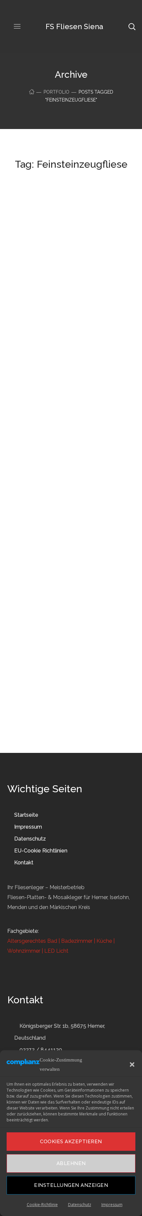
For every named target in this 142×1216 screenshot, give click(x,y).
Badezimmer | (77, 941)
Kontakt (23, 862)
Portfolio (56, 92)
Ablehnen (71, 1163)
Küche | (105, 941)
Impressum (112, 1204)
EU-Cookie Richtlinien (40, 850)
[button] (132, 1064)
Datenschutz (79, 1204)
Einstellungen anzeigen (71, 1185)
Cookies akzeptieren (71, 1142)
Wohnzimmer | (25, 951)
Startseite (26, 815)
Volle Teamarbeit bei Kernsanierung (59, 238)
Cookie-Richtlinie (42, 1204)
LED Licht (56, 951)
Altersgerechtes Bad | (33, 941)
